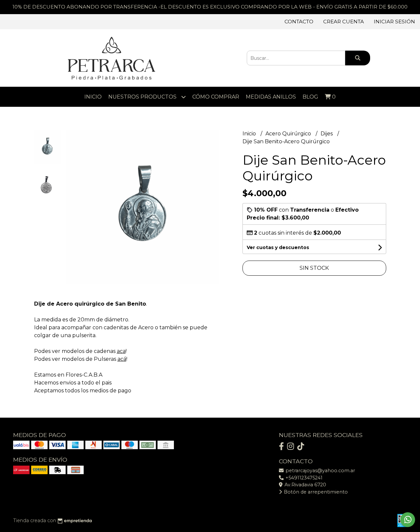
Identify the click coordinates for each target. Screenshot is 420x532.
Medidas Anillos (271, 97)
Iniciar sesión (394, 21)
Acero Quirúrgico (288, 133)
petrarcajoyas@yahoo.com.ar (319, 471)
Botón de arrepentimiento (315, 492)
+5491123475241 (303, 478)
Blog (310, 97)
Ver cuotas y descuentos (278, 247)
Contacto (298, 21)
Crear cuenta (343, 21)
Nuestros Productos (143, 97)
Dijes (327, 133)
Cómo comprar (215, 97)
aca (121, 351)
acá (121, 359)
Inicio (93, 97)
